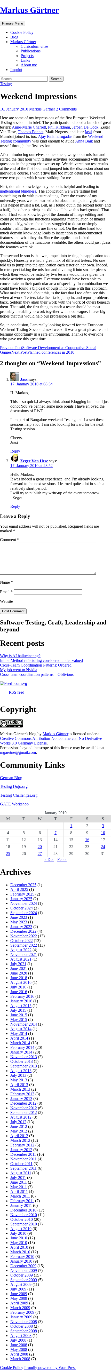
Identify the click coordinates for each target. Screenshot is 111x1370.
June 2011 (18, 1182)
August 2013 (20, 1070)
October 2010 (21, 1219)
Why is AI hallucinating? (20, 656)
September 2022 (23, 945)
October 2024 (21, 908)
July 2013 (18, 1075)
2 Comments (66, 109)
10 (103, 832)
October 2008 (21, 1326)
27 (40, 853)
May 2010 (18, 1242)
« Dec (49, 859)
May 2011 (18, 1187)
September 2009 (23, 1280)
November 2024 (23, 903)
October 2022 (21, 940)
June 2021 (18, 968)
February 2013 (22, 1094)
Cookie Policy (22, 32)
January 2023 (21, 926)
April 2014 (19, 1038)
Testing (6, 84)
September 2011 (23, 1168)
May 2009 (18, 1298)
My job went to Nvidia (18, 670)
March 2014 (20, 1043)
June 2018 (18, 978)
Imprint (16, 69)
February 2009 (22, 1312)
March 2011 (20, 1196)
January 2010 (21, 1261)
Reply (15, 451)
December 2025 (23, 885)
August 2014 (20, 1029)
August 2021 (20, 959)
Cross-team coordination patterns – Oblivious (37, 674)
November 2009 (23, 1270)
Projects (27, 55)
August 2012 (20, 1117)
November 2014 (23, 1024)
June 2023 (18, 917)
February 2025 (22, 894)
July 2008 (18, 1340)
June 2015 (18, 1015)
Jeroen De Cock (85, 127)
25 (8, 853)
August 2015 (20, 1005)
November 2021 (23, 954)
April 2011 (19, 1191)
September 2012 (23, 1112)
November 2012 (23, 1108)
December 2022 (23, 931)
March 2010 (20, 1252)
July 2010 (18, 1233)
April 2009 (19, 1303)
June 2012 (18, 1126)
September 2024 (23, 912)
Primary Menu (12, 23)
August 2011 (20, 1173)
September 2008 (23, 1331)
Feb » (62, 859)
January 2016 (21, 1001)
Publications (31, 51)
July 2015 (18, 1010)
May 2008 (18, 1349)
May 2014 (18, 1033)
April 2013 (19, 1084)
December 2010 (23, 1210)
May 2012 (18, 1131)
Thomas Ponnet (30, 132)
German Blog (11, 777)
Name (6, 582)
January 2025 (21, 899)
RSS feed (16, 692)
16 (87, 839)
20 (40, 846)
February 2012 (22, 1145)
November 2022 (23, 936)
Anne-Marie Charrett (29, 127)
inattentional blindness (18, 191)
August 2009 (20, 1284)
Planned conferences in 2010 (42, 352)
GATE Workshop (14, 804)
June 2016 (18, 991)
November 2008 (23, 1321)
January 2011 (21, 1205)
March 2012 (20, 1140)
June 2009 (18, 1294)
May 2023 (18, 922)
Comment (9, 539)
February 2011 (22, 1201)
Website (6, 601)
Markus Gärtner (29, 10)
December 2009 (23, 1266)
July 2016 (18, 987)
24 (103, 846)
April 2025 (19, 889)
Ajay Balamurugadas (55, 136)
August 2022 (20, 950)
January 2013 (21, 1098)
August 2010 (20, 1228)
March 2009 (20, 1307)
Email (6, 592)
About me (29, 65)
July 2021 (18, 964)
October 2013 (21, 1061)
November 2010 (23, 1215)
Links (25, 60)
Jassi (88, 132)
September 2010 (23, 1224)
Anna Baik (84, 141)
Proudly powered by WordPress (50, 1367)
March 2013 (20, 1089)
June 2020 (18, 973)
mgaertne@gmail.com (18, 752)
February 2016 (22, 996)
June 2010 (18, 1238)
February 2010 (22, 1256)
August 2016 (20, 982)
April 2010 (19, 1247)
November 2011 (23, 1159)
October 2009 (21, 1275)
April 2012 (19, 1136)
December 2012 (23, 1103)
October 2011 (21, 1163)
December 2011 (23, 1154)
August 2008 (20, 1335)
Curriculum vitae (34, 46)
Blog (14, 37)
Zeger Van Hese (34, 461)
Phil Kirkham (59, 127)
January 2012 (21, 1149)
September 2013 (23, 1066)
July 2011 (18, 1177)
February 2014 (22, 1047)
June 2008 (18, 1345)
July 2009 (18, 1289)
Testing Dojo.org (14, 786)
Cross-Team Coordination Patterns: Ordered (36, 665)
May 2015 (18, 1019)
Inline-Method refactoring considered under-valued (41, 660)
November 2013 (23, 1057)
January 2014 (21, 1052)
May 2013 (18, 1080)
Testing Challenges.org (18, 795)
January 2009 (21, 1317)
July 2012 (18, 1122)
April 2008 (19, 1354)
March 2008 (20, 1359)
